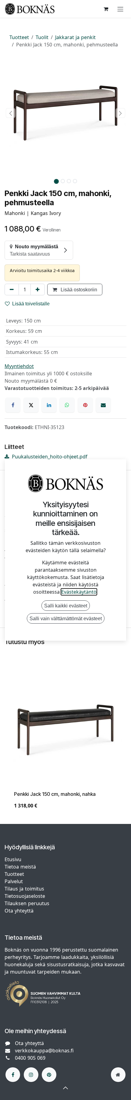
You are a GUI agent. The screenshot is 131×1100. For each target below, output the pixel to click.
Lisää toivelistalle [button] (31, 303)
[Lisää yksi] (37, 289)
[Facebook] (12, 405)
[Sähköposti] (103, 405)
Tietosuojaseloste (26, 896)
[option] (65, 743)
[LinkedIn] (49, 405)
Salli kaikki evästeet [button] (65, 606)
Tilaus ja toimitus (24, 889)
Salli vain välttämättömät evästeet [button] (66, 618)
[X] (31, 405)
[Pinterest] (85, 405)
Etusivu (13, 859)
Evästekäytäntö (79, 592)
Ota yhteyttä (19, 911)
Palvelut (14, 881)
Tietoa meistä (20, 867)
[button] (11, 113)
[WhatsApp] (67, 405)
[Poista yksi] (12, 289)
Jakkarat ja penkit (75, 37)
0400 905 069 (30, 1058)
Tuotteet (19, 37)
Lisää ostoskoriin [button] (78, 289)
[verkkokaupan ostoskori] (106, 9)
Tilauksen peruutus (27, 903)
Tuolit (42, 37)
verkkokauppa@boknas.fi (44, 1050)
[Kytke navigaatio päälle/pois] (120, 8)
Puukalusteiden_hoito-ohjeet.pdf (48, 456)
